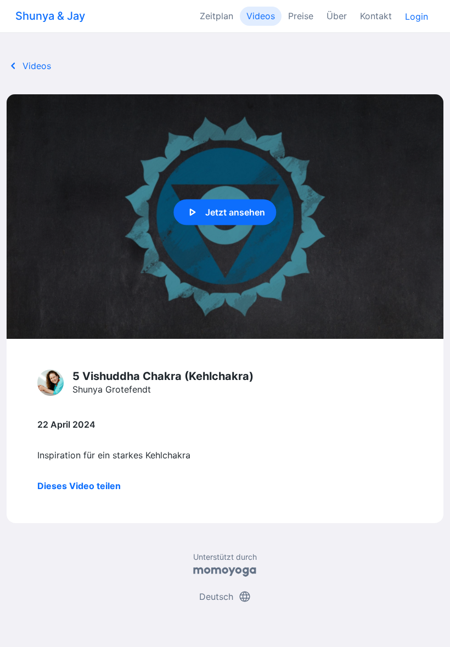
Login (416, 16)
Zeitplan (216, 15)
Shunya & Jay (50, 15)
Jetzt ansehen (225, 212)
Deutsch (225, 596)
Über (337, 15)
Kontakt (376, 15)
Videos (260, 15)
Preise (300, 15)
